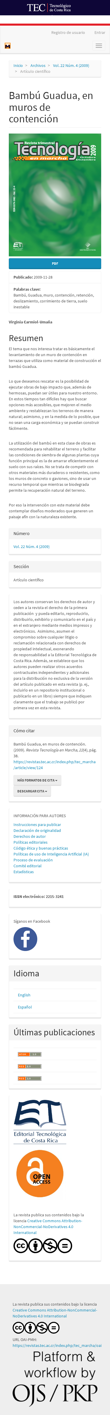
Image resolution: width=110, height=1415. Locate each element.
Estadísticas (23, 871)
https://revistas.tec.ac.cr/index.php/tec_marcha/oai (57, 1345)
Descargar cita (31, 791)
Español (25, 1007)
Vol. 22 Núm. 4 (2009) (71, 65)
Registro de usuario (68, 32)
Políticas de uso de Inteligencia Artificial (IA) (51, 854)
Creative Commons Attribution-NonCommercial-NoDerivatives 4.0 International (47, 1226)
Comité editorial (27, 865)
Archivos (38, 65)
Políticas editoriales (30, 842)
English (24, 995)
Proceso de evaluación (33, 860)
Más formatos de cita (36, 780)
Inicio (18, 65)
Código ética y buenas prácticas (40, 848)
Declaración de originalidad (37, 830)
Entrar (99, 32)
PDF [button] (55, 263)
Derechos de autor (29, 836)
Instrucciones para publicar (37, 824)
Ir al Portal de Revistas (72, 19)
